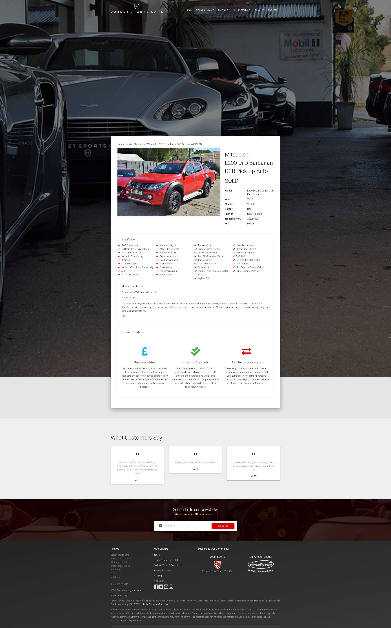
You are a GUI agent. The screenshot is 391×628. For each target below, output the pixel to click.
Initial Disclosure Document (156, 604)
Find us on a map (119, 595)
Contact (273, 10)
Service (222, 10)
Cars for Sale (204, 10)
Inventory (129, 144)
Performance (240, 10)
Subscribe (223, 526)
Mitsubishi (140, 144)
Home (189, 10)
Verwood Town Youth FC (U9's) (217, 571)
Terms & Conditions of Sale (167, 560)
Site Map (158, 575)
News (157, 555)
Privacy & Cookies (163, 570)
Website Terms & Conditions (167, 565)
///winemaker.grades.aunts (130, 590)
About (258, 10)
